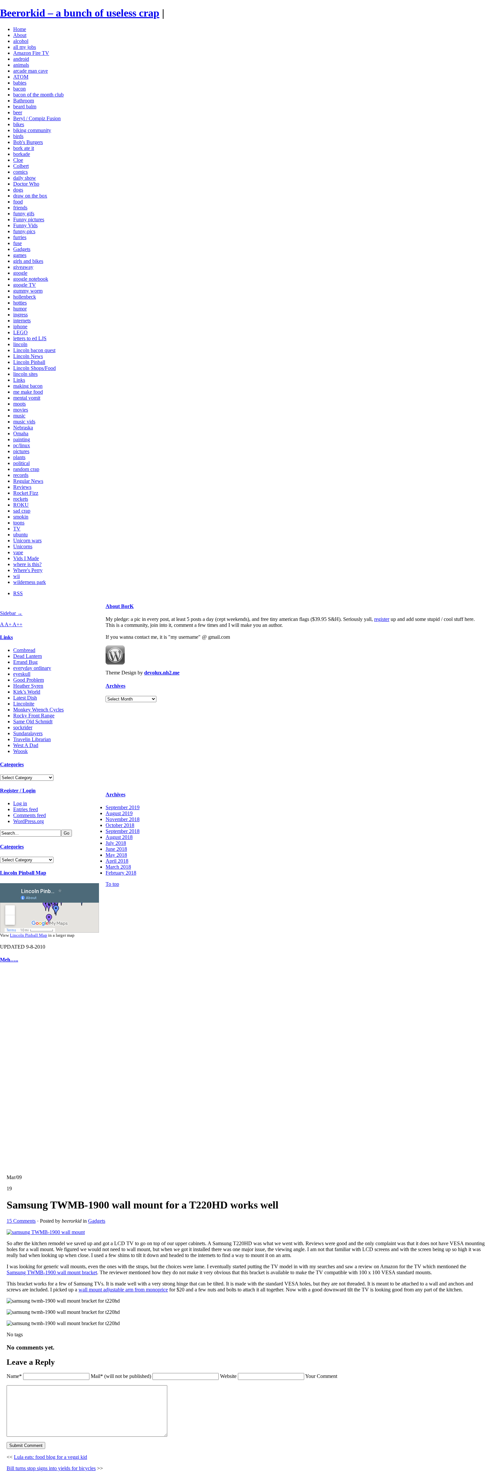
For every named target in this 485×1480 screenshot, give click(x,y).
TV (16, 528)
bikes (18, 124)
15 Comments (21, 1221)
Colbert (21, 166)
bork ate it (23, 148)
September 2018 (123, 831)
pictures (21, 451)
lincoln (20, 344)
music (19, 415)
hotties (20, 303)
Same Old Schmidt (32, 721)
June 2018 (116, 849)
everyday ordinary (32, 668)
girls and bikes (28, 261)
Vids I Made (26, 558)
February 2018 (121, 873)
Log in (20, 803)
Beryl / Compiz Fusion (37, 118)
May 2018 (116, 855)
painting (21, 439)
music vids (24, 421)
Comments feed (29, 815)
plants (19, 457)
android (21, 59)
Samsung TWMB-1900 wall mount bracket (52, 1272)
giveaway (23, 267)
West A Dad (25, 745)
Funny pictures (28, 219)
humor (20, 308)
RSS (18, 593)
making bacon (28, 386)
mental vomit (26, 398)
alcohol (20, 41)
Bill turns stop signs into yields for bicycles (51, 1468)
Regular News (28, 481)
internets (22, 320)
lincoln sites (25, 374)
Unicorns (22, 546)
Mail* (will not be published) (121, 1376)
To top (112, 884)
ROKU (21, 505)
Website (228, 1376)
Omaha (20, 433)
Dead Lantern (27, 656)
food (18, 201)
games (19, 255)
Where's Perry (28, 570)
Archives (115, 686)
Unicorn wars (27, 540)
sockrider (22, 727)
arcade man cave (30, 71)
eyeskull (21, 674)
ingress (20, 314)
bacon (19, 88)
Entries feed (25, 809)
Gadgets (21, 249)
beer (17, 112)
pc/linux (21, 445)
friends (20, 207)
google (20, 273)
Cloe (18, 160)
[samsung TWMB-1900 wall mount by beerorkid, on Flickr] (46, 1232)
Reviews (22, 487)
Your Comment (321, 1376)
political (21, 463)
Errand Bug (25, 662)
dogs (18, 190)
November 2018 (123, 819)
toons (18, 522)
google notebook (30, 279)
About (19, 35)
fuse (17, 243)
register (381, 619)
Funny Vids (25, 225)
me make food (28, 392)
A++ (17, 624)
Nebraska (23, 427)
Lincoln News (28, 356)
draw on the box (30, 196)
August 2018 (119, 837)
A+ (9, 624)
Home (19, 29)
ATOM (20, 77)
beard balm (24, 106)
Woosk (20, 751)
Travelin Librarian (32, 739)
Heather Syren (28, 686)
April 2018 (117, 861)
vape (18, 552)
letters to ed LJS (30, 338)
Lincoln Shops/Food (34, 368)
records (20, 475)
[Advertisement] (20, 1069)
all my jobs (24, 47)
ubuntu (20, 534)
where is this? (27, 564)
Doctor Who (26, 184)
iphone (20, 326)
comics (20, 172)
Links (19, 380)
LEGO (20, 332)
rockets (20, 499)
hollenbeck (24, 297)
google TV (24, 285)
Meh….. (9, 959)
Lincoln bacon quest (34, 350)
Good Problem (28, 680)
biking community (32, 130)
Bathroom (23, 100)
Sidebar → (11, 613)
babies (19, 83)
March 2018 (118, 867)
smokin (20, 517)
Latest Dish (25, 698)
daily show (24, 178)
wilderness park (29, 582)
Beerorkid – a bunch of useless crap (79, 13)
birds (18, 136)
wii (16, 576)
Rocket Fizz (25, 493)
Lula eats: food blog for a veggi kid (50, 1457)
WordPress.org (28, 821)
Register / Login (18, 790)
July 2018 (116, 843)
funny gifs (23, 213)
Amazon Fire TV (31, 53)
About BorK (120, 606)
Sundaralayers (28, 733)
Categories (12, 764)
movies (20, 410)
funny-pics (24, 231)
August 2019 (119, 813)
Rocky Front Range (33, 715)
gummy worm (28, 291)
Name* (14, 1376)
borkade (21, 154)
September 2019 (123, 807)
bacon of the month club (38, 94)
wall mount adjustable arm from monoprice (123, 1289)
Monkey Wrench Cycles (38, 709)
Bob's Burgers (28, 142)
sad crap (21, 511)
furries (19, 237)
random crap (26, 469)
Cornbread (24, 650)
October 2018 (120, 825)
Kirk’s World (26, 692)
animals (21, 65)
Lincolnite (23, 703)
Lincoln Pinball (29, 362)
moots (19, 404)
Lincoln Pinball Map (23, 873)
